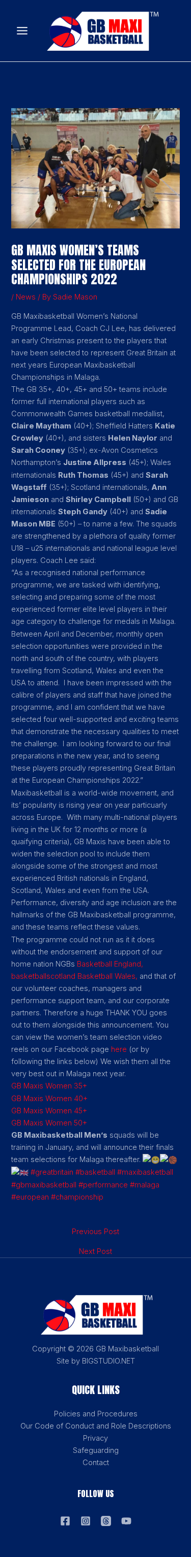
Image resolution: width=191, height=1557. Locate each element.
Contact (96, 1462)
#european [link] (30, 1197)
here (119, 1049)
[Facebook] (65, 1521)
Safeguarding (96, 1450)
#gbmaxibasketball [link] (43, 1184)
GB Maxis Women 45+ (49, 1110)
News (26, 297)
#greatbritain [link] (52, 1172)
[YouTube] (126, 1521)
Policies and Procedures (96, 1413)
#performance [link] (103, 1184)
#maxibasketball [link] (145, 1172)
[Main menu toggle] (22, 31)
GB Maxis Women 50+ (49, 1123)
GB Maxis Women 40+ (49, 1098)
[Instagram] (85, 1521)
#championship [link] (77, 1197)
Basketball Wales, (107, 976)
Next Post (95, 1251)
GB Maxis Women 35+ (49, 1085)
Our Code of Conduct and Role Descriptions (95, 1426)
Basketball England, (110, 964)
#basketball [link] (95, 1172)
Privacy (95, 1438)
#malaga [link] (144, 1184)
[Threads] (106, 1521)
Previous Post (95, 1232)
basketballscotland (43, 976)
